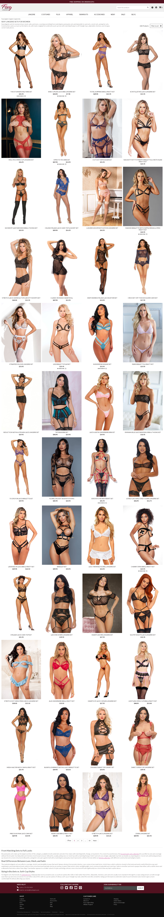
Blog (51, 906)
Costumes (23, 900)
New (51, 902)
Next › (95, 840)
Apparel (22, 908)
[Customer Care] (152, 7)
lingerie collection (104, 858)
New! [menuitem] (113, 14)
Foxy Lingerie (28, 914)
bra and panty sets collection (130, 854)
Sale (51, 904)
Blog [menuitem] (134, 14)
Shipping (116, 899)
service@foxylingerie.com (32, 890)
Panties (22, 904)
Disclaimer (55, 912)
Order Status (117, 900)
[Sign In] (156, 7)
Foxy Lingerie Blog (88, 902)
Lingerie (22, 899)
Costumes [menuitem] (45, 14)
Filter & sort (155, 26)
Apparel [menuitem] (69, 14)
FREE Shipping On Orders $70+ (82, 2)
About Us (86, 900)
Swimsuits (53, 899)
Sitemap (61, 912)
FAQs (115, 904)
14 (89, 840)
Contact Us (86, 899)
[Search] (147, 7)
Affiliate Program (88, 904)
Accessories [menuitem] (99, 14)
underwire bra (26, 875)
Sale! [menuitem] (123, 14)
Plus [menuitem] (58, 14)
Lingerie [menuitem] (31, 14)
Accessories (53, 900)
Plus (21, 906)
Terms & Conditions (45, 912)
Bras (21, 902)
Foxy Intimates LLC (25, 912)
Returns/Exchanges (119, 902)
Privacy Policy (35, 912)
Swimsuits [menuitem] (83, 14)
